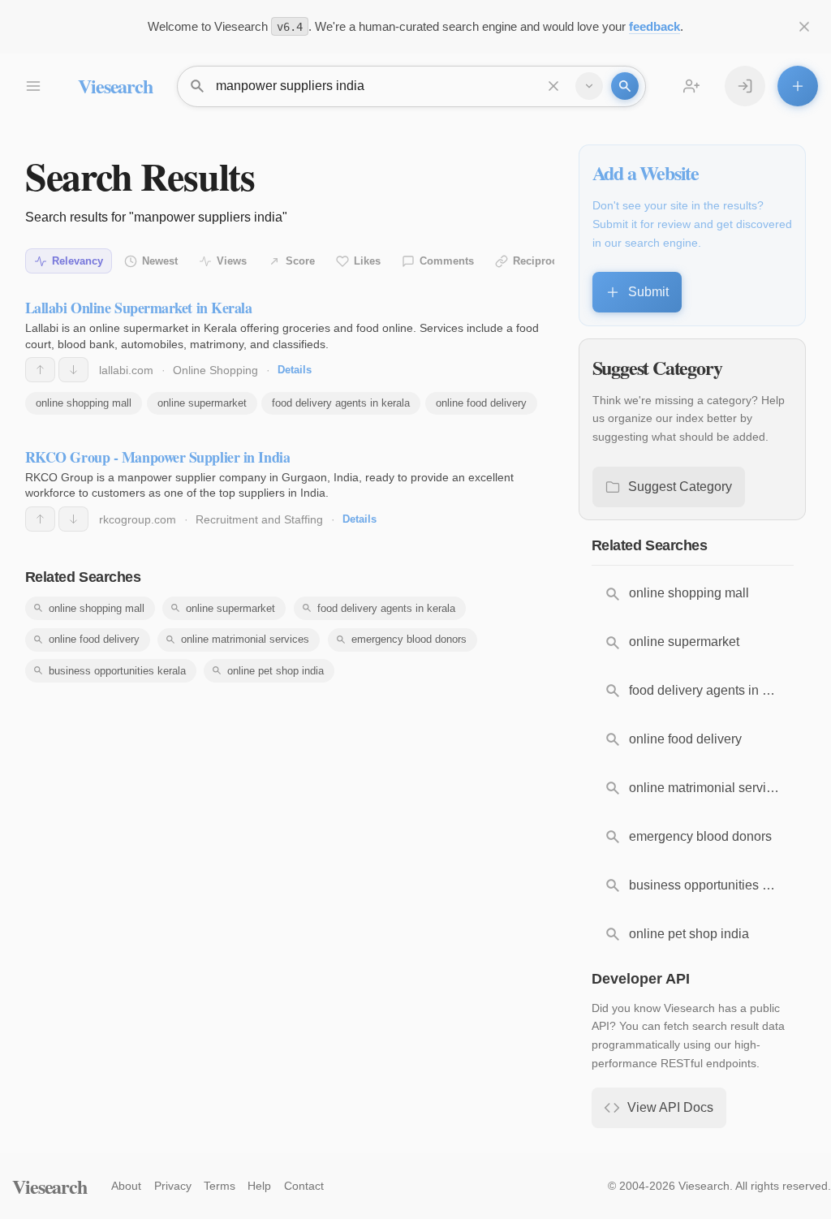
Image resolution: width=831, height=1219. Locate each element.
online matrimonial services (245, 639)
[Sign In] (745, 86)
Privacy (173, 1185)
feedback (654, 26)
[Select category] (589, 86)
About (126, 1185)
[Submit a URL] (797, 86)
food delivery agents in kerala (341, 403)
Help (259, 1185)
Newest (160, 261)
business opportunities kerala (117, 671)
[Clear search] (553, 86)
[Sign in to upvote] (40, 369)
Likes (367, 261)
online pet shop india (275, 671)
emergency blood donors (409, 639)
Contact (304, 1185)
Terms (219, 1185)
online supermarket (202, 403)
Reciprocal (539, 261)
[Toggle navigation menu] (32, 86)
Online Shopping (215, 370)
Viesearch (115, 85)
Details (295, 370)
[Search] (625, 86)
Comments (447, 261)
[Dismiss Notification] (804, 27)
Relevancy (77, 261)
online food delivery (481, 403)
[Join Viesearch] (691, 86)
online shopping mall (83, 403)
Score (300, 261)
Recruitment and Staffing (259, 519)
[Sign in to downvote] (73, 369)
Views (232, 261)
